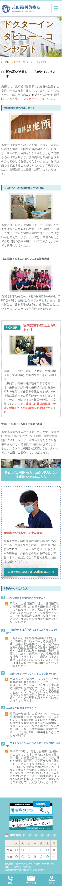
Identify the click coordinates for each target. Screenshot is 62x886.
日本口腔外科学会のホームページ (36, 662)
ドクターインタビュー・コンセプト (30, 62)
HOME (6, 62)
